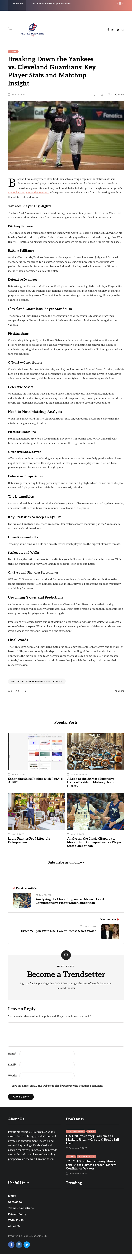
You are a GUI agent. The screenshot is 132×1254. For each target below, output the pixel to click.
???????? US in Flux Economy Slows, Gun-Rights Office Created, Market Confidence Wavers (91, 1165)
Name (12, 1053)
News (91, 1131)
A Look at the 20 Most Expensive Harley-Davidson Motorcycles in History (91, 782)
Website (12, 1075)
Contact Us (15, 1202)
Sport (13, 51)
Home (12, 1195)
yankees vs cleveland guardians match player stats (36, 681)
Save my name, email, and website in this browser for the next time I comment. (57, 1085)
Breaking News (75, 1131)
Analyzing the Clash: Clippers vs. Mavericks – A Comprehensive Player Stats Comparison (94, 842)
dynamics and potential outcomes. (28, 192)
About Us (14, 1226)
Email (12, 1064)
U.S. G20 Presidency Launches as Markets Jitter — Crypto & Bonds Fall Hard (92, 1139)
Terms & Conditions (21, 1208)
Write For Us (16, 1220)
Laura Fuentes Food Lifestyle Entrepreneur (29, 840)
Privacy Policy (17, 1214)
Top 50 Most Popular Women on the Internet (68, 3)
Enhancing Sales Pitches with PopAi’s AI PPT (35, 780)
